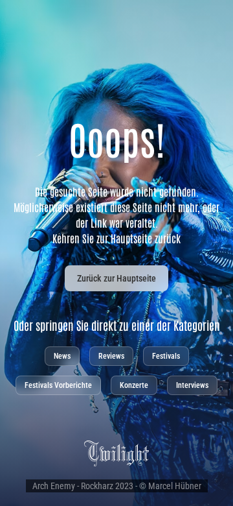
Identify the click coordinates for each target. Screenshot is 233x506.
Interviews (192, 385)
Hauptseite (131, 238)
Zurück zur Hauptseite (116, 278)
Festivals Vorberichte (58, 385)
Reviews (111, 356)
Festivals (166, 356)
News (62, 356)
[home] (116, 452)
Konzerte (134, 385)
